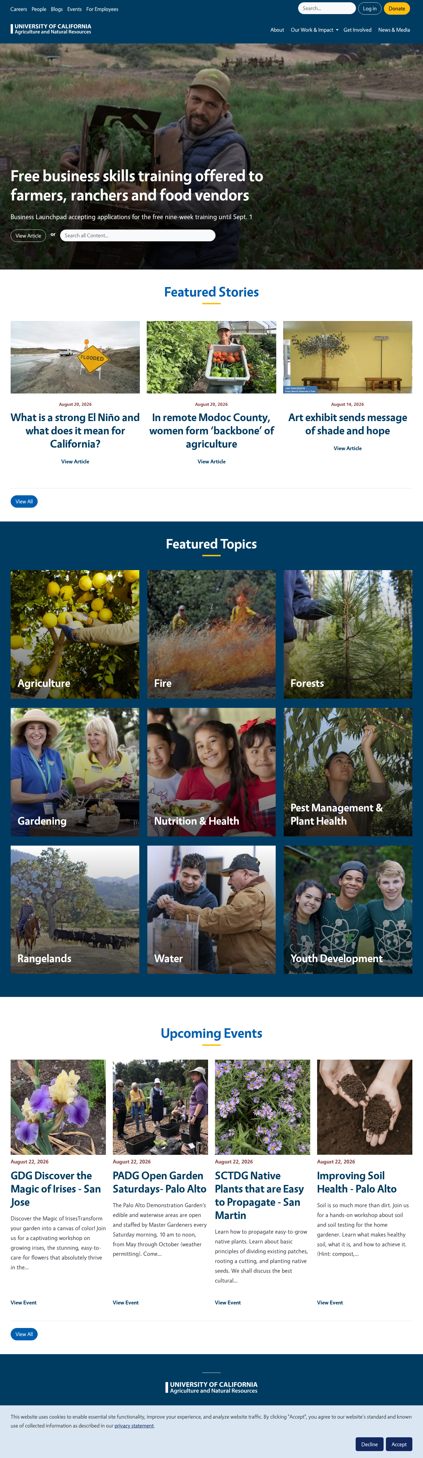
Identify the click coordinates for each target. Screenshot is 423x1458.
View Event (24, 1302)
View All (24, 501)
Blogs (57, 8)
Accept (399, 1444)
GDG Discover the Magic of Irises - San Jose (56, 1188)
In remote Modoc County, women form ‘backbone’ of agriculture (211, 430)
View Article (28, 235)
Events (74, 8)
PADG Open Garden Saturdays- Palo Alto (160, 1182)
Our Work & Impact (312, 29)
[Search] (352, 8)
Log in (370, 8)
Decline (369, 1444)
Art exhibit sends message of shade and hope (347, 423)
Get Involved (357, 29)
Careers (18, 8)
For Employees (102, 8)
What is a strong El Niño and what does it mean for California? (75, 430)
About (277, 29)
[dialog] (211, 1431)
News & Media (394, 29)
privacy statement (134, 1425)
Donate (397, 8)
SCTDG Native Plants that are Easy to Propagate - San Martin (259, 1195)
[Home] (51, 30)
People (39, 8)
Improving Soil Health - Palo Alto (357, 1182)
